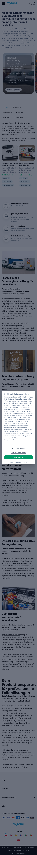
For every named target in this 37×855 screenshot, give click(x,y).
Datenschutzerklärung (15, 432)
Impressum (25, 462)
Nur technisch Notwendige (18, 453)
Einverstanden (18, 457)
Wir (5, 397)
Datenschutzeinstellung (18, 448)
